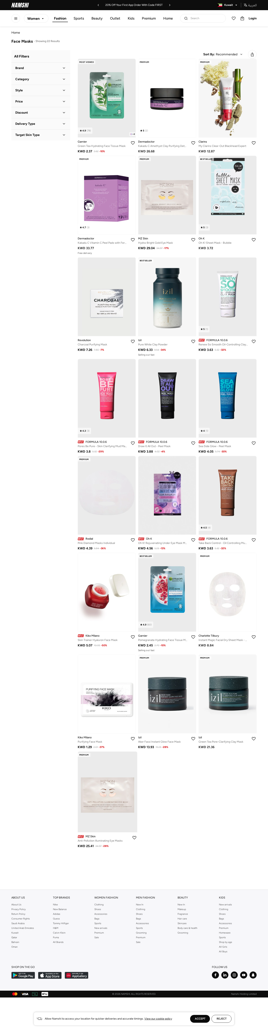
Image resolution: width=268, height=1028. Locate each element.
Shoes (97, 909)
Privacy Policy (18, 909)
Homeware (225, 932)
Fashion (60, 18)
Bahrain (15, 942)
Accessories (100, 914)
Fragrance (183, 914)
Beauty (97, 18)
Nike (55, 904)
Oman (14, 946)
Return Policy (18, 914)
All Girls (223, 946)
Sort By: (209, 54)
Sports (79, 18)
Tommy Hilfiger (61, 923)
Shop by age (225, 942)
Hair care (182, 918)
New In (139, 904)
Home (168, 18)
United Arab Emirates (22, 928)
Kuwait (14, 932)
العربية (252, 5)
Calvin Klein (59, 932)
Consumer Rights (20, 918)
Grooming (141, 932)
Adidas (56, 914)
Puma (56, 937)
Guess (56, 918)
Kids (131, 18)
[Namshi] (20, 5)
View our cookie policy (158, 1018)
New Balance (60, 909)
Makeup (182, 909)
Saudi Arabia (18, 923)
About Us (16, 904)
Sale (96, 937)
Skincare (182, 923)
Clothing (99, 904)
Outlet (115, 18)
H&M (55, 928)
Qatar (14, 937)
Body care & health (187, 928)
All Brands (58, 942)
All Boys (223, 951)
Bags (96, 918)
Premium (149, 18)
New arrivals (100, 928)
